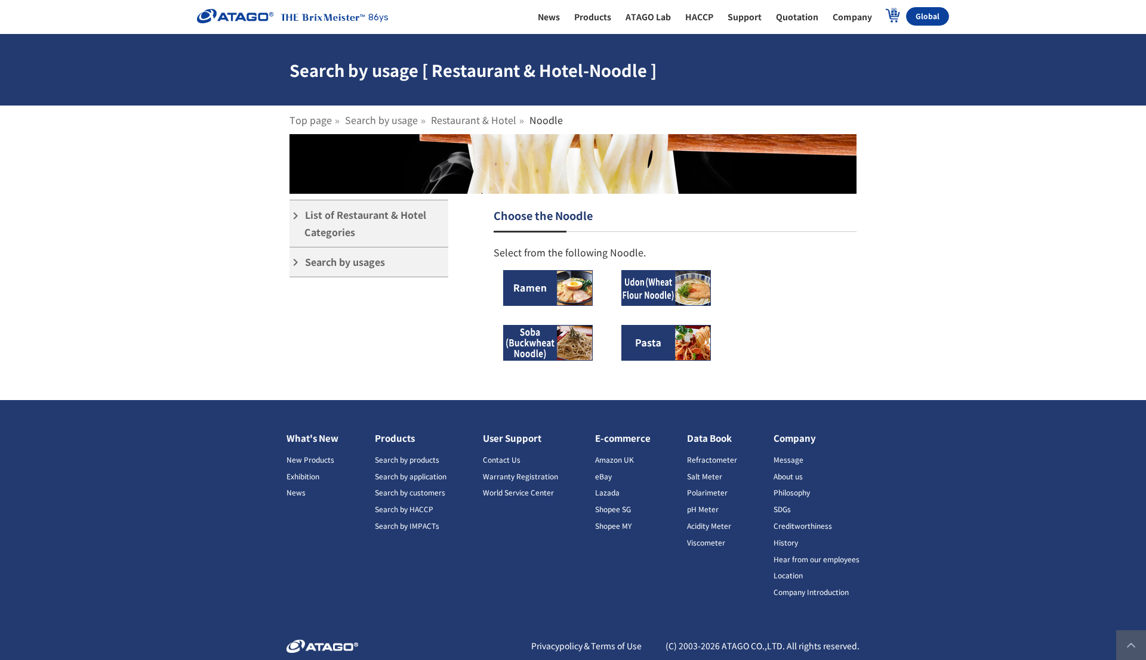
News (296, 492)
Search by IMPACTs (407, 525)
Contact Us (501, 459)
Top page (310, 120)
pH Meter (703, 509)
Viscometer (706, 542)
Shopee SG (613, 509)
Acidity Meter (709, 525)
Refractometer (712, 459)
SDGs (782, 509)
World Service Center (518, 492)
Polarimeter (707, 492)
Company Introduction (811, 592)
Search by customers (410, 492)
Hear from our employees (817, 559)
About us (788, 476)
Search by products (407, 459)
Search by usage (381, 120)
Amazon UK (614, 459)
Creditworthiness (803, 525)
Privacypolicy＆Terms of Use (586, 646)
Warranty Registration (520, 476)
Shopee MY (613, 525)
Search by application (410, 476)
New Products (310, 459)
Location (788, 575)
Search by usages (337, 262)
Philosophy (792, 492)
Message (788, 459)
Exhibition (302, 476)
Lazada (607, 492)
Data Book (709, 438)
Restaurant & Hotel (473, 120)
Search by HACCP (404, 509)
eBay (603, 476)
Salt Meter (704, 476)
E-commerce (623, 438)
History (786, 542)
